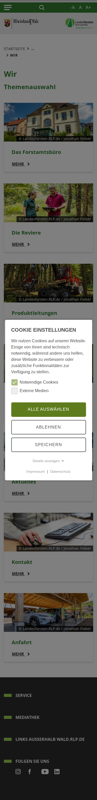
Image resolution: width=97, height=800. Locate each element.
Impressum (35, 471)
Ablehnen (48, 427)
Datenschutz (60, 471)
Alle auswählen (48, 409)
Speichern (48, 444)
